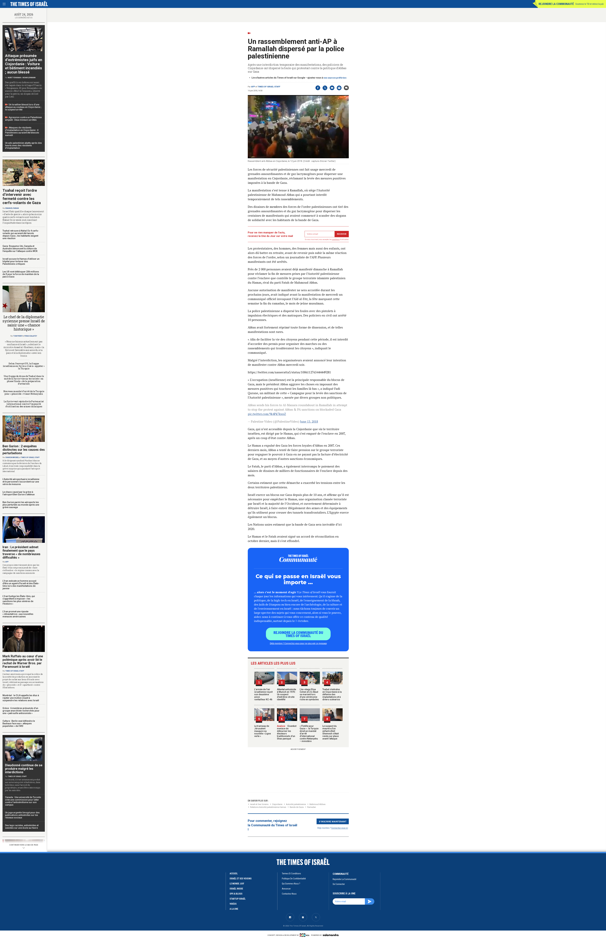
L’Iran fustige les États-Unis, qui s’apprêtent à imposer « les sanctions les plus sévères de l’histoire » (19, 600)
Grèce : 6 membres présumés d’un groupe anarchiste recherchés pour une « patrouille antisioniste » (21, 710)
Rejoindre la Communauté (556, 4)
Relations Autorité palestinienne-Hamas (268, 807)
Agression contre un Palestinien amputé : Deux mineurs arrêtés (23, 118)
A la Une (234, 909)
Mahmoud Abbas (317, 804)
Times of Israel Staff (269, 87)
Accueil (234, 873)
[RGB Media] (305, 935)
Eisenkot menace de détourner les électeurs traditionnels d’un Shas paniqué (286, 732)
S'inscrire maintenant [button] (333, 821)
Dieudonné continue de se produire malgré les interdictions (23, 768)
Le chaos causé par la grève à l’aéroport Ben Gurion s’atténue (19, 493)
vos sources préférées (335, 78)
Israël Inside (236, 888)
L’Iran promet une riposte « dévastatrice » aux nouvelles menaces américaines (18, 614)
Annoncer (286, 888)
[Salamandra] (331, 935)
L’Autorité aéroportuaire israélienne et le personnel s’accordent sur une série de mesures (21, 481)
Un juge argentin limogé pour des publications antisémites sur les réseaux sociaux (22, 815)
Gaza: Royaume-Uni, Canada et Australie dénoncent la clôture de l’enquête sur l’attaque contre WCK (20, 248)
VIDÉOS (233, 904)
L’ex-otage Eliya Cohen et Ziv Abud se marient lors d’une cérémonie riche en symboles (309, 694)
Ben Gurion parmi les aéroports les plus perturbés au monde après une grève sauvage (21, 505)
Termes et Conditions (291, 873)
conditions (336, 239)
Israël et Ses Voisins (259, 804)
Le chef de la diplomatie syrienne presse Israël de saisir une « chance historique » (24, 323)
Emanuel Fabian (12, 208)
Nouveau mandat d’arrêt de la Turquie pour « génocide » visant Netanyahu (23, 392)
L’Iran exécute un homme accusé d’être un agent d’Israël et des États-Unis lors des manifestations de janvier (21, 585)
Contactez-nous (289, 893)
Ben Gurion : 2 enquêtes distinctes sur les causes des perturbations (24, 449)
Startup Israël (238, 899)
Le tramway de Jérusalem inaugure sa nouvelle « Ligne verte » (262, 731)
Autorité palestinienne (296, 804)
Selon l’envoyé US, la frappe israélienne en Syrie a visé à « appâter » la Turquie (24, 366)
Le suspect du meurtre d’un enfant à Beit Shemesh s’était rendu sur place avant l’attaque (330, 732)
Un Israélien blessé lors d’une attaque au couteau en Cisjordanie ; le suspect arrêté (23, 107)
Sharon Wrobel (12, 457)
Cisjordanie (277, 804)
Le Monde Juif (237, 883)
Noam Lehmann (29, 77)
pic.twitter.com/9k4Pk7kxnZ (267, 414)
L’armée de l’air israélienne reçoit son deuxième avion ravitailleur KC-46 (263, 694)
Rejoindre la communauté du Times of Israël (298, 634)
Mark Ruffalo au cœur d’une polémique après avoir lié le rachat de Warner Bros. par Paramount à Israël (23, 661)
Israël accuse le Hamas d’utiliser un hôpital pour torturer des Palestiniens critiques (21, 261)
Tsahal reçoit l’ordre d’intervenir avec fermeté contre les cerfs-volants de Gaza (22, 196)
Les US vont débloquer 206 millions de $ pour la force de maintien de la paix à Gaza (21, 274)
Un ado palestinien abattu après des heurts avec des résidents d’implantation (23, 145)
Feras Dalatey (30, 336)
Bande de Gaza (297, 807)
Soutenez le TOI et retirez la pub (589, 4)
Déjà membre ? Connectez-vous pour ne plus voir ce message (298, 643)
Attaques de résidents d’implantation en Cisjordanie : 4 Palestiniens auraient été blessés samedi (22, 131)
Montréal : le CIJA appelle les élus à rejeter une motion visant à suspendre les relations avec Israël (21, 698)
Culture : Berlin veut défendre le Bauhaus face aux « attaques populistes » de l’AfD (19, 723)
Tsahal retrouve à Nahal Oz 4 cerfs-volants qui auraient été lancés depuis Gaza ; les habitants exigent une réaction (21, 234)
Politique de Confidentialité (294, 878)
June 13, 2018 (309, 421)
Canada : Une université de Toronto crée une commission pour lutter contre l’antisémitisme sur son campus (23, 801)
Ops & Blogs (236, 893)
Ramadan (311, 807)
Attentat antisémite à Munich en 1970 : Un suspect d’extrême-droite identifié (286, 694)
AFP (253, 87)
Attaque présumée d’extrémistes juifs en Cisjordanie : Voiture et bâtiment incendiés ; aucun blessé (23, 64)
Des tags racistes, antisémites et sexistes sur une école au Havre (22, 826)
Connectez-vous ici (339, 827)
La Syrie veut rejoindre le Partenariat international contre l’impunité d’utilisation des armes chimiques (24, 404)
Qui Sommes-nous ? (291, 883)
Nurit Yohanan (14, 77)
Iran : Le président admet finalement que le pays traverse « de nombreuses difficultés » (21, 552)
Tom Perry (18, 336)
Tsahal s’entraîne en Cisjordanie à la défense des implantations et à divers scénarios (332, 694)
